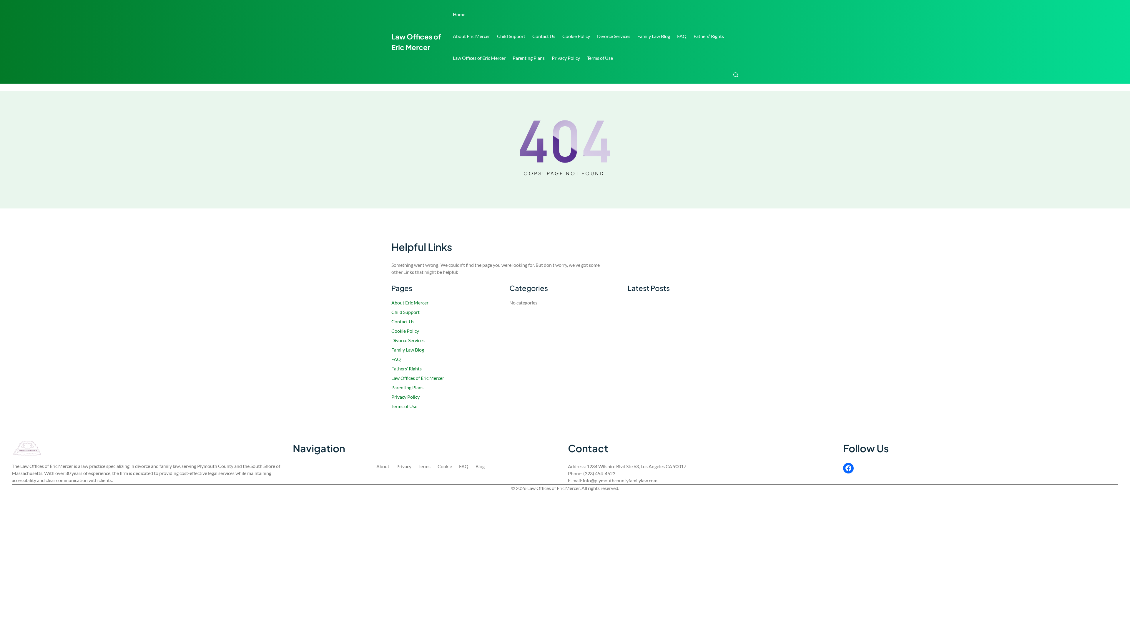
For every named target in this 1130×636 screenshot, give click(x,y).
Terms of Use (600, 58)
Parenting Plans (529, 58)
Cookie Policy (576, 36)
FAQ (682, 36)
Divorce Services (613, 36)
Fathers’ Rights (709, 36)
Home (459, 14)
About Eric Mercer (471, 36)
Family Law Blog (653, 36)
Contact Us (543, 36)
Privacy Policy (566, 58)
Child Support (511, 36)
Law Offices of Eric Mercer (479, 58)
